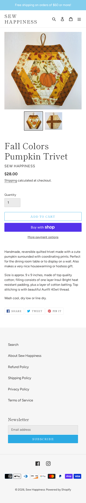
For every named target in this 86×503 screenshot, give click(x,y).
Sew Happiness (21, 18)
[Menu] (79, 18)
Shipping (10, 180)
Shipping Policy (19, 378)
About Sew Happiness (24, 356)
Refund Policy (18, 367)
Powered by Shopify (58, 489)
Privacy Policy (18, 389)
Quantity (10, 195)
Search (13, 345)
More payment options (43, 237)
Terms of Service (20, 400)
